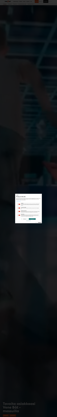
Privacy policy (18, 201)
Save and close (28, 220)
